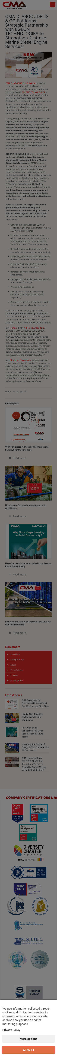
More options (28, 1038)
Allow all (28, 1050)
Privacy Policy (11, 1030)
